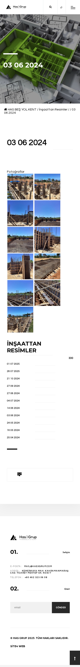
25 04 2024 (13, 437)
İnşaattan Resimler (53, 109)
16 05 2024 (13, 430)
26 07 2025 (13, 371)
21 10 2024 (13, 378)
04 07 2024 (13, 400)
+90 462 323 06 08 (36, 577)
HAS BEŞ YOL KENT (22, 109)
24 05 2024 (13, 422)
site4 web (17, 646)
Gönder (61, 607)
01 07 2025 (13, 364)
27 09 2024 (13, 386)
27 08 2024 (13, 393)
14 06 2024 (13, 408)
